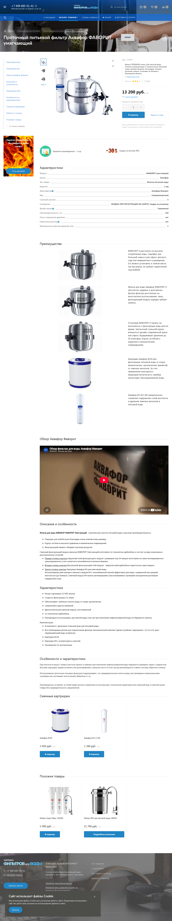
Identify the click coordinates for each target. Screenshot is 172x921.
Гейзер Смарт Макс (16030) (51, 818)
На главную (98, 864)
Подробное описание (104, 834)
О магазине (98, 868)
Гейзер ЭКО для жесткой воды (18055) (100, 818)
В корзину (133, 114)
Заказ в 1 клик (156, 115)
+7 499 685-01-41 (22, 6)
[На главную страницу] (86, 6)
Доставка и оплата (101, 873)
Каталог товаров (100, 878)
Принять (15, 910)
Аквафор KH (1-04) (92, 738)
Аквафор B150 (46, 738)
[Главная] (5, 31)
